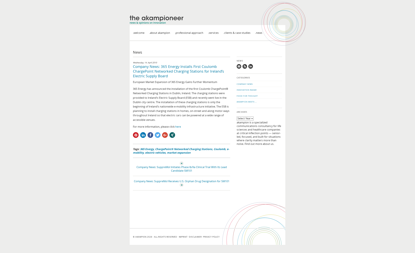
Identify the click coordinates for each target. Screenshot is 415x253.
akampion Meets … (247, 102)
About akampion (160, 33)
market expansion (179, 152)
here (178, 126)
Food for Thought (247, 96)
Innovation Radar (247, 90)
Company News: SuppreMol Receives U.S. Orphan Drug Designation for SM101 (181, 181)
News (259, 33)
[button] (136, 135)
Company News (245, 84)
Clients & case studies (237, 33)
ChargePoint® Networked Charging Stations (183, 149)
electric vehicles (155, 152)
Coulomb (219, 149)
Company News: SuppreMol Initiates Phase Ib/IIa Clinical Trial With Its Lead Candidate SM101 (181, 168)
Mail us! (239, 66)
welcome (139, 33)
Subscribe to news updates (245, 66)
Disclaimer (195, 236)
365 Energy (147, 149)
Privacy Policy (211, 236)
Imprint (183, 236)
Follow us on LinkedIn (250, 66)
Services (214, 33)
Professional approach (189, 33)
